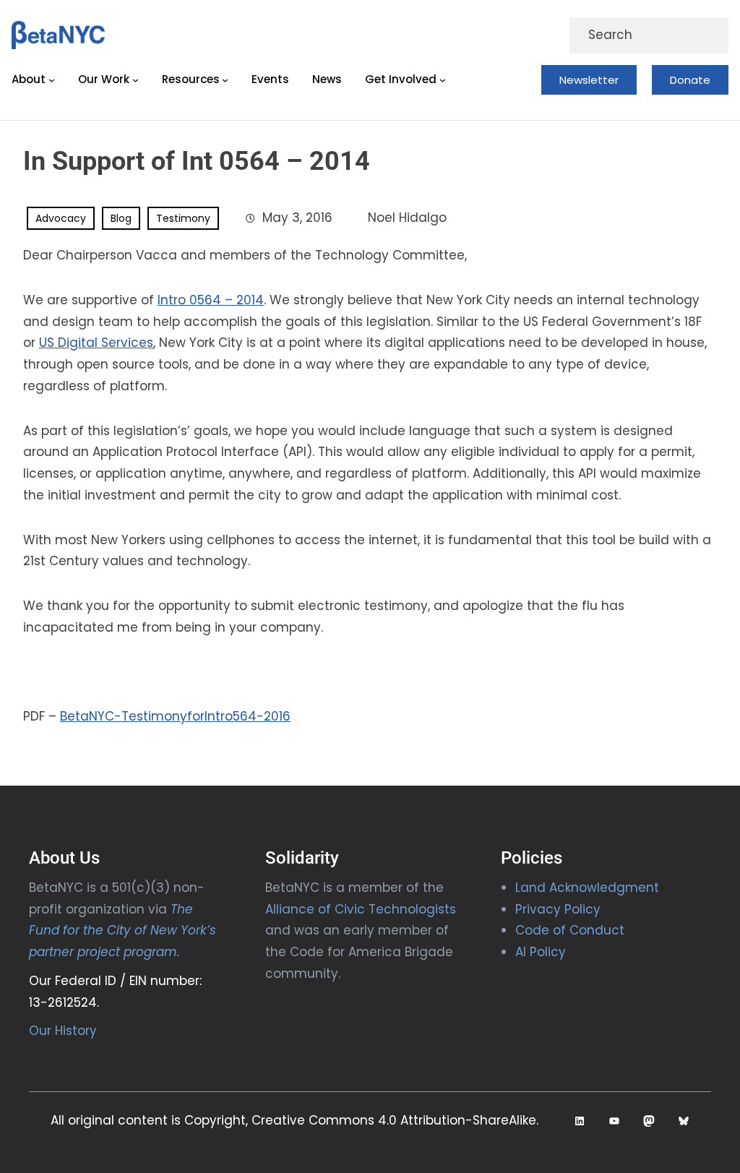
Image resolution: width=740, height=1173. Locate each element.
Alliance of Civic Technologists (360, 909)
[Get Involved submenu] (442, 80)
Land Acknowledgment (587, 887)
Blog (121, 218)
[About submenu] (51, 80)
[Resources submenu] (225, 80)
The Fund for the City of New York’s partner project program (122, 931)
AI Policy (540, 952)
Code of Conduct (569, 930)
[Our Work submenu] (135, 80)
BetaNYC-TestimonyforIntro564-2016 (175, 716)
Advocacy (60, 218)
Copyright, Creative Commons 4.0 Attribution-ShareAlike (360, 1120)
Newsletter (589, 79)
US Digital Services (96, 342)
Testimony (183, 218)
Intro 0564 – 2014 (211, 300)
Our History (63, 1030)
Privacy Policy (558, 909)
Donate (690, 79)
